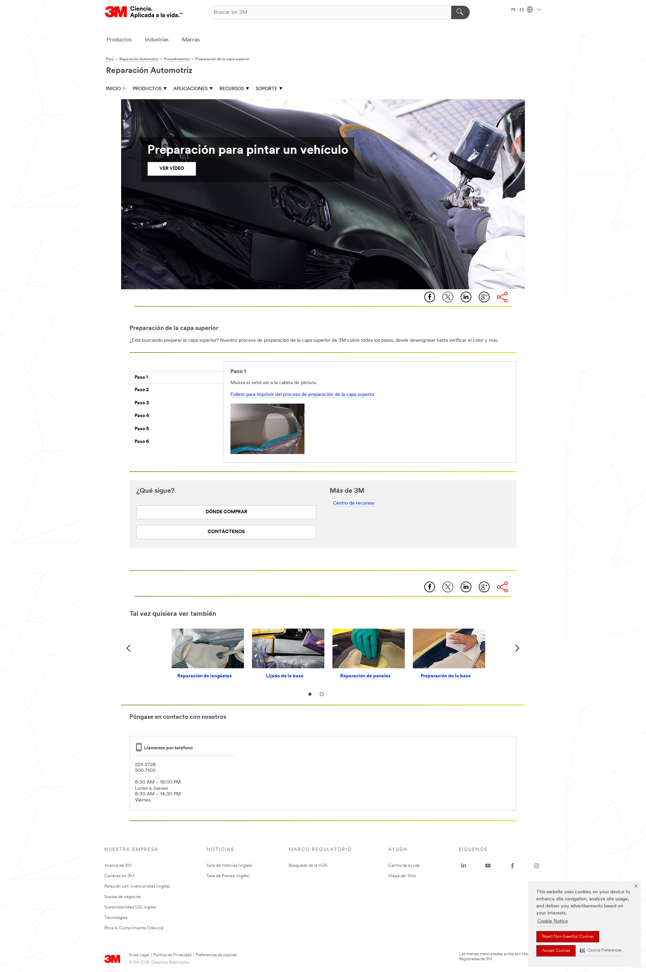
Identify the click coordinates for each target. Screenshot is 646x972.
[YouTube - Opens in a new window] (488, 866)
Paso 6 (142, 441)
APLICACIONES (190, 88)
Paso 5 (142, 429)
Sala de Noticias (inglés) (229, 865)
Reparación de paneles (365, 676)
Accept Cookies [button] (556, 951)
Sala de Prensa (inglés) (228, 876)
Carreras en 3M (119, 876)
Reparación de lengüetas (204, 676)
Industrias (157, 40)
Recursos (231, 88)
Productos (119, 40)
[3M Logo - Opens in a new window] (143, 12)
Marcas (191, 40)
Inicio (113, 88)
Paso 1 (141, 377)
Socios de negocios (122, 897)
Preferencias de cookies (216, 955)
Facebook (429, 297)
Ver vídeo (171, 168)
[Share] (502, 297)
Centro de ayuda (404, 865)
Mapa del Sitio (402, 876)
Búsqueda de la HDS (308, 865)
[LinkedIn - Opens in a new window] (464, 866)
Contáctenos (226, 531)
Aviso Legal (139, 955)
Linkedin (466, 297)
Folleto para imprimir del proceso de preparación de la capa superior (302, 394)
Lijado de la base (284, 676)
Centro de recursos (353, 503)
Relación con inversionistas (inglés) (137, 886)
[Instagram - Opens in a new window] (537, 866)
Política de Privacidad (172, 955)
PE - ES (518, 10)
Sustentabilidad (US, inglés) (130, 907)
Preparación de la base (446, 676)
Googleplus (484, 297)
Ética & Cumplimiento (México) (134, 928)
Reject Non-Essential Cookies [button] (568, 937)
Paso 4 (142, 415)
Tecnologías (116, 917)
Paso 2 (142, 389)
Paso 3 (142, 403)
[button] (600, 950)
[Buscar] (460, 12)
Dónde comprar (226, 512)
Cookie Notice (552, 921)
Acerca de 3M (118, 865)
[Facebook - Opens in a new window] (512, 866)
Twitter (447, 297)
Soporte (266, 88)
